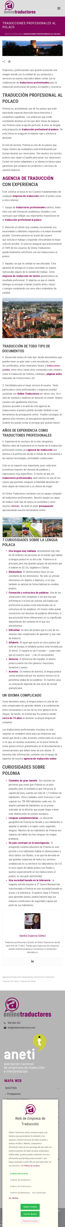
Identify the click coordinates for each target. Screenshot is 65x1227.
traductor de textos (10, 981)
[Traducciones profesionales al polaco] (32, 48)
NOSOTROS (11, 1088)
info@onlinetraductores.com (21, 1027)
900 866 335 (14, 1023)
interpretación (27, 977)
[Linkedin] (32, 961)
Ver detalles (13, 1198)
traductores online (27, 981)
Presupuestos (14, 1093)
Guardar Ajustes (30, 1214)
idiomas (15, 506)
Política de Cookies (32, 1166)
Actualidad (17, 34)
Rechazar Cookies (30, 1221)
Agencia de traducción (11, 977)
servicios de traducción (44, 977)
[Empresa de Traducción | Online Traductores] (17, 7)
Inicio (7, 34)
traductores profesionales (34, 82)
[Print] (11, 61)
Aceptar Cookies (30, 1207)
